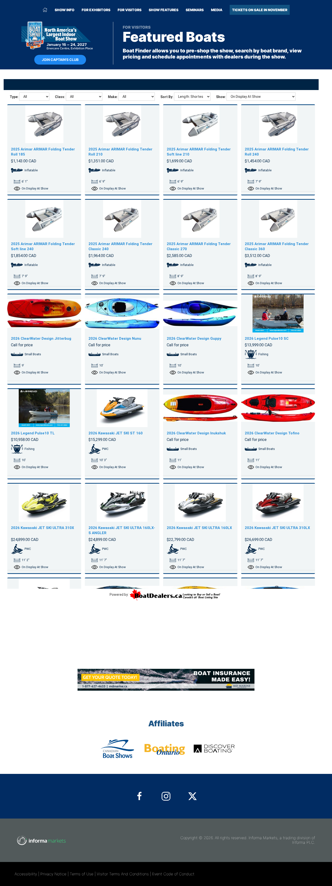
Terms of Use (81, 873)
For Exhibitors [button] (96, 10)
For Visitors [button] (129, 10)
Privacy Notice (53, 873)
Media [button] (216, 10)
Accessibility (26, 873)
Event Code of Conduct (173, 873)
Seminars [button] (195, 10)
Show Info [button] (64, 10)
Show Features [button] (163, 10)
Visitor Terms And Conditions (123, 873)
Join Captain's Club (60, 60)
